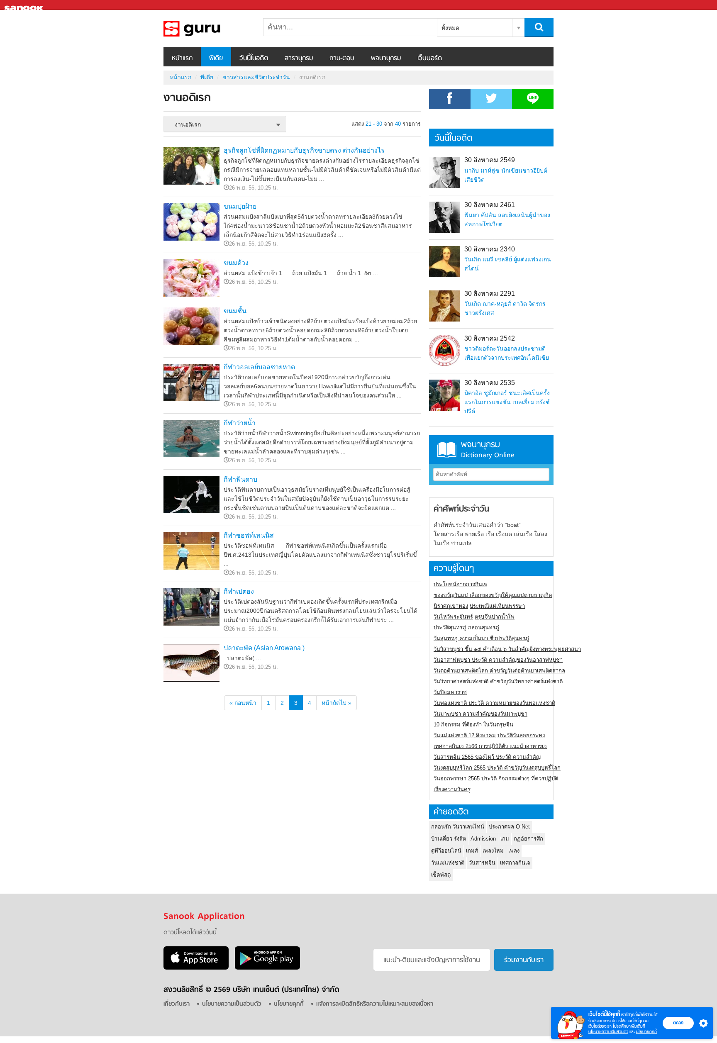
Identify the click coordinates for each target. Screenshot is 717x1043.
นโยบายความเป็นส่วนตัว (608, 1031)
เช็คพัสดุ (441, 875)
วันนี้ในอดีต (253, 58)
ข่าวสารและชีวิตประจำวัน (256, 77)
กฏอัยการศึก (528, 839)
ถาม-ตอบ (341, 58)
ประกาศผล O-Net (509, 827)
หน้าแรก (182, 58)
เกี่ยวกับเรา (176, 1004)
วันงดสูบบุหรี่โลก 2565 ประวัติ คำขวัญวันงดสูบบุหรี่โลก (497, 768)
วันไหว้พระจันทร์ (453, 617)
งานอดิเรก (207, 28)
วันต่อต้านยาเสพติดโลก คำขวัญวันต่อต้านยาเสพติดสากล (499, 671)
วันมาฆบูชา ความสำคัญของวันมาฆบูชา (480, 714)
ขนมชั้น (235, 310)
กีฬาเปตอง (239, 591)
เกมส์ (472, 851)
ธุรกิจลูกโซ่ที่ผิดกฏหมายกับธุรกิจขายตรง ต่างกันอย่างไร (304, 150)
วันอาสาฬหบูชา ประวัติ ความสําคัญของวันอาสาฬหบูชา (498, 660)
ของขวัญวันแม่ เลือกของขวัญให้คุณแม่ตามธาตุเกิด (493, 595)
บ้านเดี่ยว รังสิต (448, 839)
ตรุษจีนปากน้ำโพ (495, 617)
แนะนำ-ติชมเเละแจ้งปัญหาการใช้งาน (431, 960)
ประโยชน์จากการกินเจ (460, 584)
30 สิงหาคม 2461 (489, 204)
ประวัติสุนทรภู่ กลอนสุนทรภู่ (466, 627)
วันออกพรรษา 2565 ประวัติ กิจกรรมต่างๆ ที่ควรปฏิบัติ (496, 778)
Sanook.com (25, 5)
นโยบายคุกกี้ (646, 1031)
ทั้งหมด (450, 27)
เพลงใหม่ (493, 851)
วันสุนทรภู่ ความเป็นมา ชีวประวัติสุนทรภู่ (481, 638)
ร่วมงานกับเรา (524, 960)
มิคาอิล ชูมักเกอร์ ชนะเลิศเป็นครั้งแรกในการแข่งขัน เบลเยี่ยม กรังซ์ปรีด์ (507, 402)
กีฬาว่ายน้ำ (240, 422)
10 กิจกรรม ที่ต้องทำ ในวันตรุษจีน (473, 724)
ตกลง (678, 1022)
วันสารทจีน (482, 863)
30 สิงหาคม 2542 (489, 338)
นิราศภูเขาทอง (451, 606)
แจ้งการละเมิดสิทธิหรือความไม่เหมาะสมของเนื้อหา (374, 1004)
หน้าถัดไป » (336, 702)
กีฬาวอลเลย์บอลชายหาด (259, 366)
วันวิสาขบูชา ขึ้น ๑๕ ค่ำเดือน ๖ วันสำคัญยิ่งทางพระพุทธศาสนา (507, 649)
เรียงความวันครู (452, 789)
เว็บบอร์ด (429, 58)
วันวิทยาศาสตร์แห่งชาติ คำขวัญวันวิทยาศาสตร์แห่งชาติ (498, 681)
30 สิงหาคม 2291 (489, 293)
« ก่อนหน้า (242, 702)
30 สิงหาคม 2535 (489, 382)
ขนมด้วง (236, 262)
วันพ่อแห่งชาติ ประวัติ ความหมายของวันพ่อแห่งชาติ (494, 703)
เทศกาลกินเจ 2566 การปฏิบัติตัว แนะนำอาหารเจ (490, 746)
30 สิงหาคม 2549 (489, 159)
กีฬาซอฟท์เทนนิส (249, 535)
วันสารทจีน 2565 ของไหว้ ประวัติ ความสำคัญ (487, 757)
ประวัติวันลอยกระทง (521, 735)
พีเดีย (216, 58)
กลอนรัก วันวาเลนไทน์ (457, 827)
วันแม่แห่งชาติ (447, 863)
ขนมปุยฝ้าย (240, 206)
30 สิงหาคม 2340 (489, 249)
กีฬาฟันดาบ (240, 479)
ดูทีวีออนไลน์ (446, 851)
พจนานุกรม (386, 58)
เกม (504, 839)
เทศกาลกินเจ (515, 863)
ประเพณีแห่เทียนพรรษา (497, 606)
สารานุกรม (299, 58)
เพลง (513, 851)
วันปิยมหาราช (450, 692)
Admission (483, 839)
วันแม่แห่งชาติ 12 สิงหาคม (465, 735)
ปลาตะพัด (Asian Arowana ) (264, 647)
